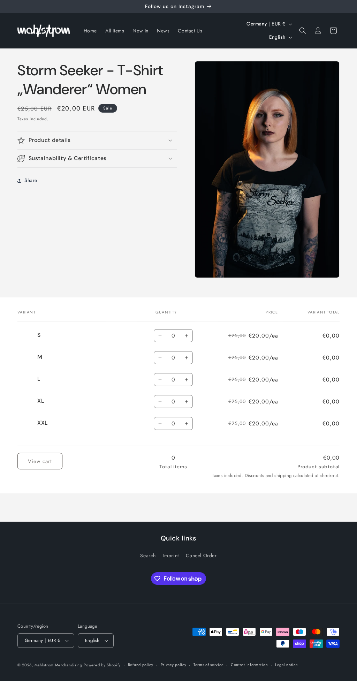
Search (148, 555)
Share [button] (30, 180)
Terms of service (208, 664)
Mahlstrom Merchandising (58, 665)
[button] (302, 30)
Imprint (171, 555)
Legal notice (286, 664)
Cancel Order (201, 555)
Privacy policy (174, 664)
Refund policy (140, 664)
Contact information (249, 664)
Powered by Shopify (102, 665)
